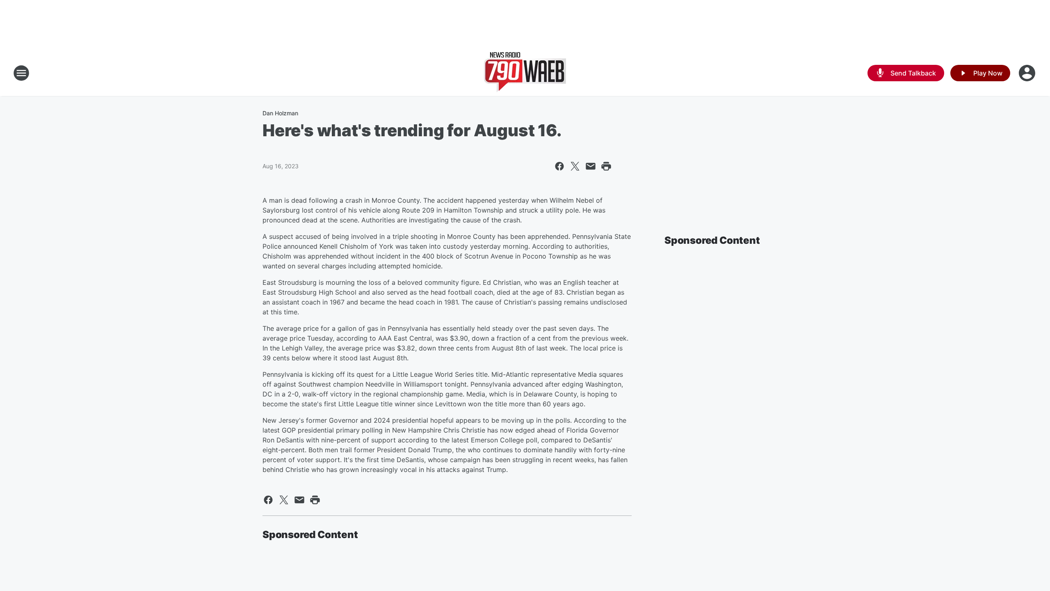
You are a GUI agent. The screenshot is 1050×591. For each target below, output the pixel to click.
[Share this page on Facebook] (559, 166)
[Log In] (1028, 73)
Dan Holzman (280, 113)
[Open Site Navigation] (21, 73)
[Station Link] (525, 73)
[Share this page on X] (575, 166)
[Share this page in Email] (590, 166)
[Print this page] (606, 166)
